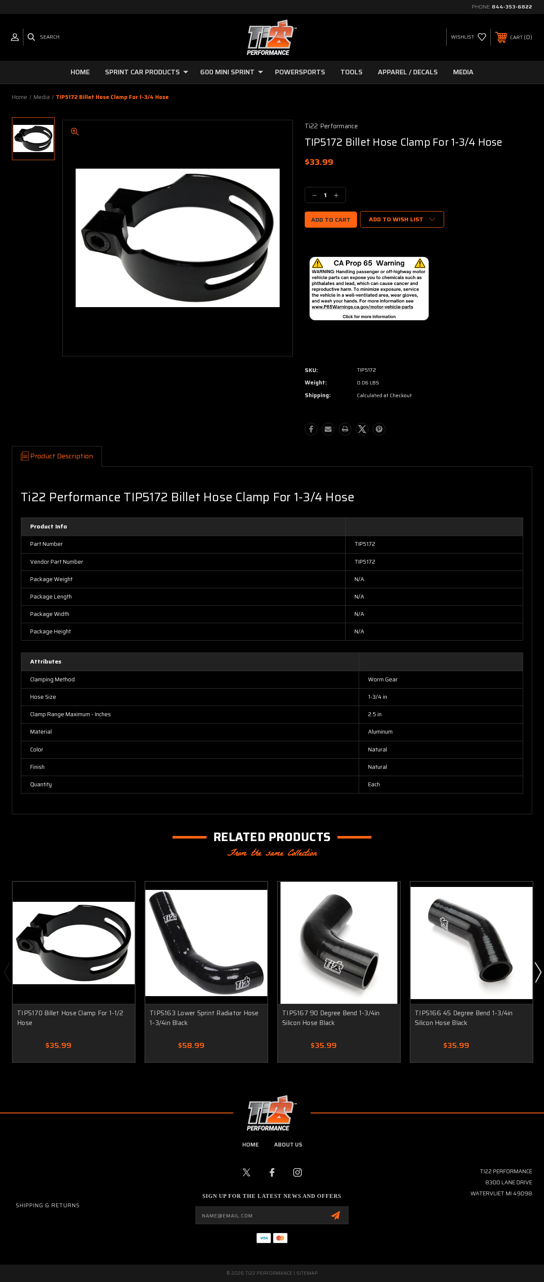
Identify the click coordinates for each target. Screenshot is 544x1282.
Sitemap (307, 1273)
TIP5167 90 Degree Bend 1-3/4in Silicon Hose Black (331, 1018)
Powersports (300, 72)
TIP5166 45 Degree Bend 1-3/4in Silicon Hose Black (464, 1018)
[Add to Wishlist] (117, 898)
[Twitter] (362, 429)
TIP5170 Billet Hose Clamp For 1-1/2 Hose (70, 1018)
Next (537, 972)
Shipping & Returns (48, 1205)
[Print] (345, 429)
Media (463, 72)
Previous (7, 972)
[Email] (328, 429)
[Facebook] (311, 429)
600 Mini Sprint (227, 72)
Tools (351, 72)
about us (288, 1144)
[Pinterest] (379, 429)
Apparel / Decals (408, 72)
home (250, 1144)
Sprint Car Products (142, 72)
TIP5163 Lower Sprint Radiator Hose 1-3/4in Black (204, 1018)
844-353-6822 (512, 7)
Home (80, 72)
